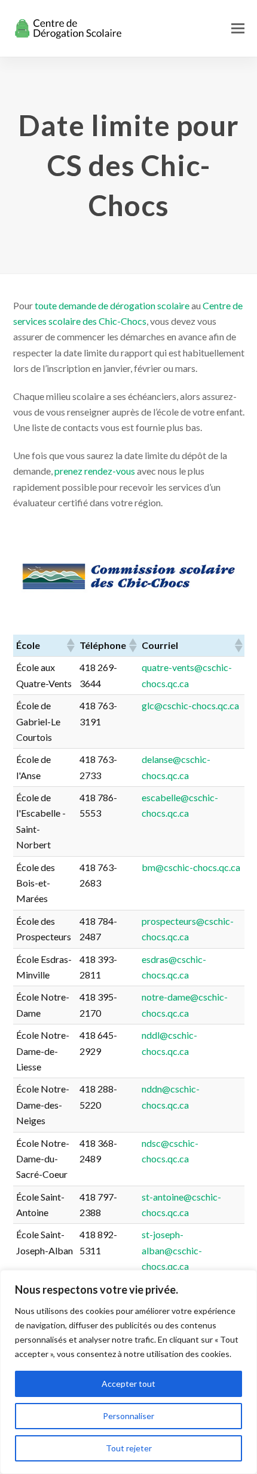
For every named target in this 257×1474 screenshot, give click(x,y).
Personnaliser (128, 1416)
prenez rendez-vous (94, 470)
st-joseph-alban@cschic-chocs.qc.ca (172, 1250)
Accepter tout (128, 1383)
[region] (128, 1372)
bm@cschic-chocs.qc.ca (191, 867)
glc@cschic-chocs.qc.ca (190, 705)
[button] (237, 28)
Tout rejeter (129, 1448)
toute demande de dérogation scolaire (112, 305)
